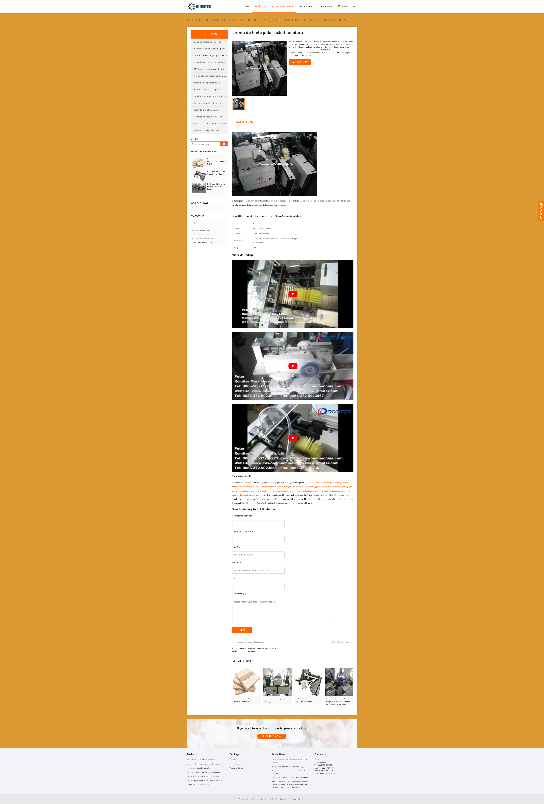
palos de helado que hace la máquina (206, 43)
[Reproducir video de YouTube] (292, 294)
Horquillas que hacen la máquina (210, 76)
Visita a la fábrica (236, 768)
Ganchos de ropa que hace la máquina (206, 117)
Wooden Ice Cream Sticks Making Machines (322, 483)
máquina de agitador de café (208, 82)
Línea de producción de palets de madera (208, 124)
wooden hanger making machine (330, 491)
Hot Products (274, 799)
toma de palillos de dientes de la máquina (208, 63)
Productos (260, 6)
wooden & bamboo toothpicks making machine (272, 491)
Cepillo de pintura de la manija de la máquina (209, 97)
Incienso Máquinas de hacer (207, 103)
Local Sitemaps (299, 799)
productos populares (204, 151)
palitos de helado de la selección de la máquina (257, 648)
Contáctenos (326, 6)
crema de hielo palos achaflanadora (250, 642)
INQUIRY (302, 62)
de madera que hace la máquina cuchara (208, 49)
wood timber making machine (304, 491)
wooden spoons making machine (302, 487)
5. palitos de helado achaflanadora (314, 19)
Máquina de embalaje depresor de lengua (277, 700)
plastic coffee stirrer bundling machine (331, 487)
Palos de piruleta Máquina (206, 110)
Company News (199, 202)
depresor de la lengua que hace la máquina (209, 56)
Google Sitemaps (286, 799)
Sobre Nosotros (306, 6)
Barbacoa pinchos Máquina (207, 89)
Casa (247, 6)
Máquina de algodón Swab (206, 130)
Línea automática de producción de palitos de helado (246, 700)
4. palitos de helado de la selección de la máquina (232, 19)
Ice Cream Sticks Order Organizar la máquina (305, 700)
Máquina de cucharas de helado (209, 69)
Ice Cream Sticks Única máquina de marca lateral (216, 186)
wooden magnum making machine (274, 487)
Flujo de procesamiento (282, 6)
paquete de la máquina (248, 651)
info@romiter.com (205, 242)
